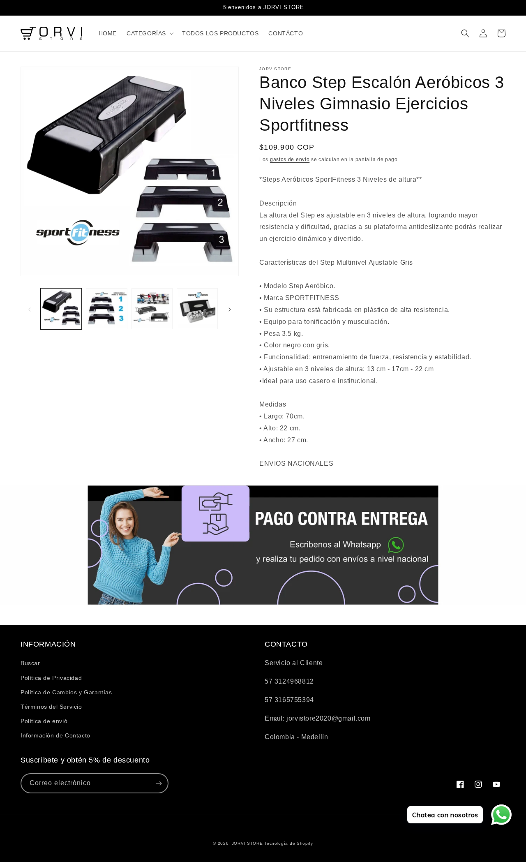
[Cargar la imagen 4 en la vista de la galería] (197, 308)
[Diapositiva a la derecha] (230, 309)
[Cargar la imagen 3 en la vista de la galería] (152, 308)
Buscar (30, 663)
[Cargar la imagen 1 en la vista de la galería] (61, 308)
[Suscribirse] (159, 783)
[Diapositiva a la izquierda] (30, 309)
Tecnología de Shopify (288, 843)
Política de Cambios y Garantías (66, 692)
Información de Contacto (55, 735)
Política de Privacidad (51, 678)
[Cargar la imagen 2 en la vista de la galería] (106, 308)
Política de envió (44, 721)
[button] (149, 33)
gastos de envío (290, 159)
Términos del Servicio (51, 706)
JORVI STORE (247, 843)
